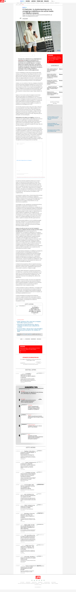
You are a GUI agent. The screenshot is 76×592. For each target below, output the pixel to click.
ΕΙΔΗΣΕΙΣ (20, 4)
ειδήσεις (18, 335)
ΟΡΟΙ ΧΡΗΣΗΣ (25, 364)
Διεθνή (23, 4)
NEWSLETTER (34, 582)
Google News (29, 334)
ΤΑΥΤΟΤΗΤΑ (22, 582)
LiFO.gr (24, 334)
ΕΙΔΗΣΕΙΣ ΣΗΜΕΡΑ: (20, 319)
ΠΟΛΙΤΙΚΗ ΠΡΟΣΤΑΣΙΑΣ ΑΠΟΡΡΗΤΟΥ (33, 364)
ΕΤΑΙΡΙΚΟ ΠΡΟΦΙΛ (47, 582)
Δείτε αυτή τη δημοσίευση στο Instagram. (24, 160)
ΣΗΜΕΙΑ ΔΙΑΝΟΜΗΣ (55, 583)
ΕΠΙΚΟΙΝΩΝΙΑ (28, 582)
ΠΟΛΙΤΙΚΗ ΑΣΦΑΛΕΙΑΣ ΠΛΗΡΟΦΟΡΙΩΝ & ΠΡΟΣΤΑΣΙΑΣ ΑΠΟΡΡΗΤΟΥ (28, 583)
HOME (17, 4)
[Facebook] (58, 50)
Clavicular (20, 60)
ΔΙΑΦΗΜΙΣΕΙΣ (40, 582)
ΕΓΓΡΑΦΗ (38, 362)
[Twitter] (59, 50)
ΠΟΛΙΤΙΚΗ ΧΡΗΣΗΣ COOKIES (45, 583)
